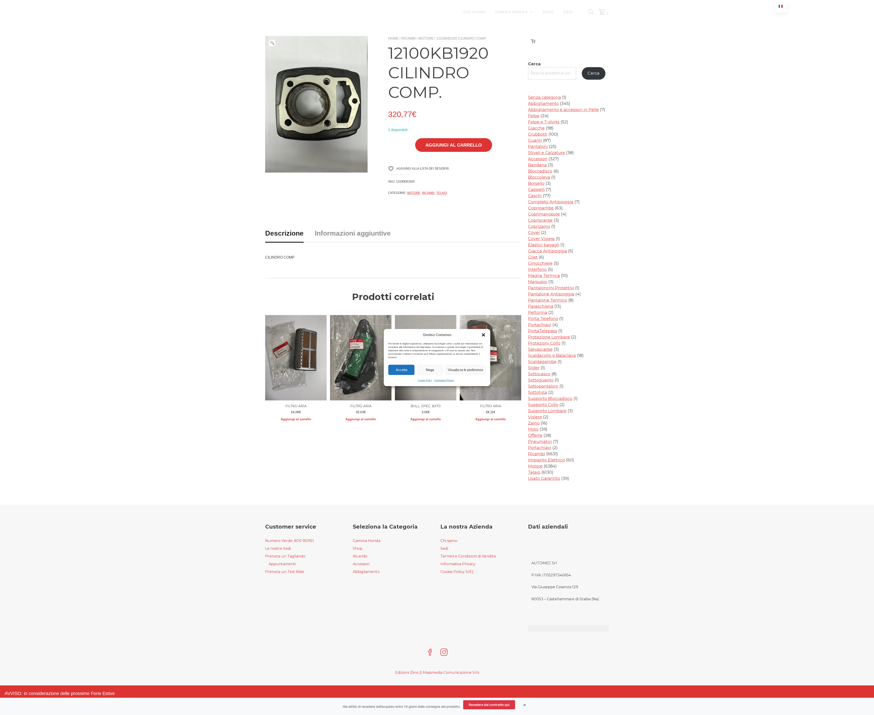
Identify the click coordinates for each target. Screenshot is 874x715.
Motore (426, 38)
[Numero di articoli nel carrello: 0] (533, 41)
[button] (483, 335)
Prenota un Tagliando (285, 556)
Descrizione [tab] (284, 233)
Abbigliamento (366, 572)
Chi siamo (474, 12)
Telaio (441, 193)
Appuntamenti (282, 564)
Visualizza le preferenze (465, 370)
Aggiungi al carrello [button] (296, 419)
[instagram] (444, 653)
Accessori (361, 564)
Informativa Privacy (444, 380)
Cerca (534, 63)
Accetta (401, 370)
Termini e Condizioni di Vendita (468, 556)
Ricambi (408, 38)
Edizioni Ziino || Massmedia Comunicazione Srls (437, 672)
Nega (430, 370)
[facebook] (430, 653)
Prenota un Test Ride (284, 572)
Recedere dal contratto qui (489, 705)
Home (393, 38)
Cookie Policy (425, 380)
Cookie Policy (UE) (456, 572)
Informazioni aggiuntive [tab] (353, 233)
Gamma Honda (511, 12)
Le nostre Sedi (278, 548)
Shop (548, 12)
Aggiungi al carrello (453, 145)
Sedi (569, 12)
